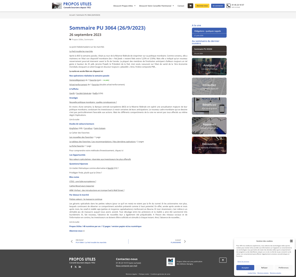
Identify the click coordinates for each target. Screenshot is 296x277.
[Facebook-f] (71, 267)
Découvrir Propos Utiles (123, 6)
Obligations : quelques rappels (207, 31)
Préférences (283, 267)
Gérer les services (243, 261)
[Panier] (190, 5)
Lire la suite (74, 119)
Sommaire (88, 39)
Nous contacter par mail (126, 265)
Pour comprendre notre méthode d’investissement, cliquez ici (96, 150)
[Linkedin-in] (80, 267)
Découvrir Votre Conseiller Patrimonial (155, 6)
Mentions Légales (263, 273)
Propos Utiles (77, 39)
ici (84, 231)
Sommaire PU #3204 (203, 49)
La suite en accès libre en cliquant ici (86, 71)
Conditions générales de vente (160, 274)
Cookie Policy (252, 273)
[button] (291, 241)
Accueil (72, 15)
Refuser (264, 267)
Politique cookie (144, 274)
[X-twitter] (76, 267)
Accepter (245, 267)
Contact (181, 6)
